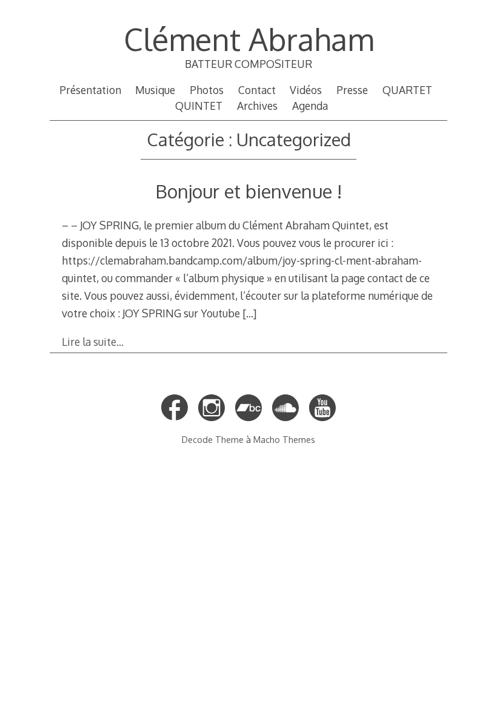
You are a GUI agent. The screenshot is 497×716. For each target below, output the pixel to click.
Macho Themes (284, 439)
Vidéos (306, 89)
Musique (155, 89)
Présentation (90, 89)
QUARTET (407, 89)
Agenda (310, 105)
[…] (249, 313)
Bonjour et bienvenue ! (248, 191)
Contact (257, 89)
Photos (207, 89)
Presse (352, 89)
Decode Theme (213, 439)
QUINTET (198, 105)
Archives (257, 105)
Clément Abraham (249, 38)
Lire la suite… (93, 341)
